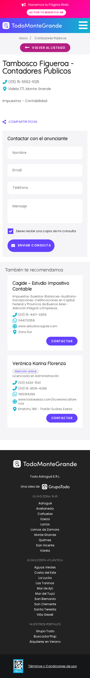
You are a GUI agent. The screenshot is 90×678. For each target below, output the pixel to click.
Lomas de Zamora (45, 529)
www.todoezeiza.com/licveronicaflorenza (47, 401)
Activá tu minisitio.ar (46, 12)
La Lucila (45, 578)
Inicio (23, 38)
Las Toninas (45, 583)
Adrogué (45, 503)
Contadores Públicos (50, 38)
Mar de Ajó (45, 588)
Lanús (45, 524)
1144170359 (26, 320)
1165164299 (26, 394)
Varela (45, 550)
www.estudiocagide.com (37, 326)
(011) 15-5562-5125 (23, 82)
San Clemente (45, 604)
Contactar (62, 341)
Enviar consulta (34, 245)
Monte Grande (45, 535)
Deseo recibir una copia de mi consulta (46, 231)
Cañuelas (45, 514)
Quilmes (45, 540)
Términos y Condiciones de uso (52, 666)
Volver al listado (48, 48)
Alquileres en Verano (45, 641)
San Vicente (45, 545)
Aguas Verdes (45, 567)
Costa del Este (45, 572)
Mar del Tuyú (45, 593)
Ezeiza (45, 519)
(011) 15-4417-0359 (32, 314)
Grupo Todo (45, 631)
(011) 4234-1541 (29, 383)
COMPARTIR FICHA (22, 121)
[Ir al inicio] (32, 25)
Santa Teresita (45, 609)
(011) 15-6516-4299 (32, 388)
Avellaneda (45, 508)
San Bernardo (45, 599)
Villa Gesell (45, 614)
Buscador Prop (45, 636)
